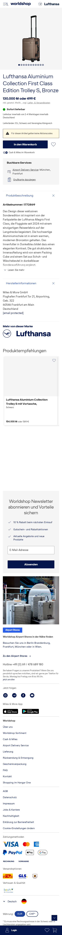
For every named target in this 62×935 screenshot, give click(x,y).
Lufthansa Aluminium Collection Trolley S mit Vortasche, (27, 403)
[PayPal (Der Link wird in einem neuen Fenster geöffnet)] (12, 852)
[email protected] (13, 313)
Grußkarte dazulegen (24, 179)
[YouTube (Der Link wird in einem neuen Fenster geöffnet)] (32, 695)
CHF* (32, 913)
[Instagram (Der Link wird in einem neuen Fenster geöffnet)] (5, 695)
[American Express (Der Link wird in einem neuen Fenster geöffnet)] (36, 844)
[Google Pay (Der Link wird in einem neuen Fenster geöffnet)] (43, 852)
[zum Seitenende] (54, 918)
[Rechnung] (8, 861)
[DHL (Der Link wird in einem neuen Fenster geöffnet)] (8, 876)
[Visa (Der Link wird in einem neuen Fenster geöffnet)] (11, 844)
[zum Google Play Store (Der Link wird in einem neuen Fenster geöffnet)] (30, 711)
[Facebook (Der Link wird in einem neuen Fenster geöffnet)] (23, 695)
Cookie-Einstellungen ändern (19, 828)
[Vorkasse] (23, 861)
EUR (19, 913)
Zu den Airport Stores (15, 656)
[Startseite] (21, 4)
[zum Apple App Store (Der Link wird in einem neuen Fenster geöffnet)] (10, 711)
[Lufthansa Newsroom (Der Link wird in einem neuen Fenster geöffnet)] (14, 695)
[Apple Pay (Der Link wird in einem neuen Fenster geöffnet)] (30, 852)
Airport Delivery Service (25, 169)
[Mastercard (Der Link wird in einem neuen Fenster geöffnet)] (26, 844)
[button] (19, 65)
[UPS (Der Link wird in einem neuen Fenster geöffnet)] (34, 876)
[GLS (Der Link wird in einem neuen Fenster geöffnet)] (23, 876)
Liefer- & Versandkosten (39, 103)
